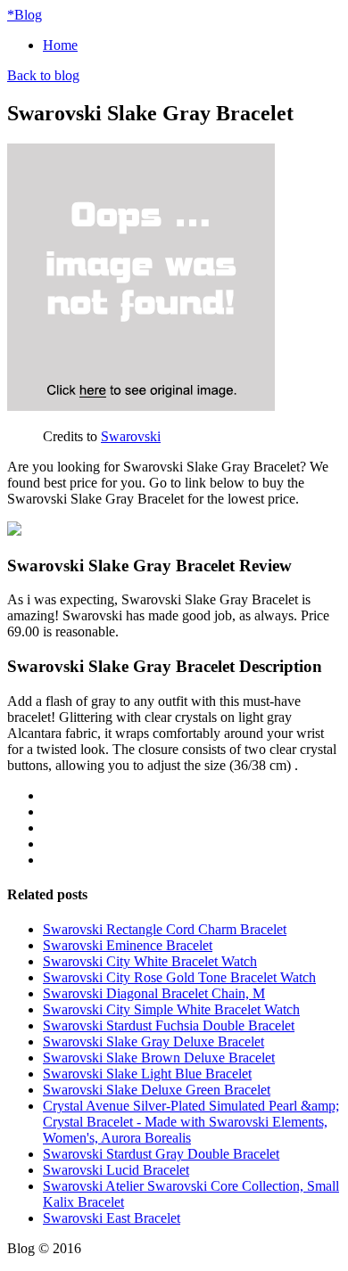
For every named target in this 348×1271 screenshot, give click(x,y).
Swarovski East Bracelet (111, 1218)
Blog (24, 14)
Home (60, 45)
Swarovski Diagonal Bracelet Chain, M (154, 993)
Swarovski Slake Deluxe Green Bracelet (156, 1089)
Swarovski (131, 436)
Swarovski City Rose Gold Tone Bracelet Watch (179, 977)
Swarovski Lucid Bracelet (116, 1169)
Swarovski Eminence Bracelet (127, 945)
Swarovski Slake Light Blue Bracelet (147, 1073)
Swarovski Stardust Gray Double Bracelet (161, 1153)
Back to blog (43, 75)
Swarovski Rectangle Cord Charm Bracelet (164, 929)
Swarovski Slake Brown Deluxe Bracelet (159, 1057)
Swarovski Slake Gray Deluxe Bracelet (153, 1041)
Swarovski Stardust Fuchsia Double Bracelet (168, 1025)
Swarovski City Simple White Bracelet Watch (171, 1009)
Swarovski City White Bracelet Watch (150, 961)
